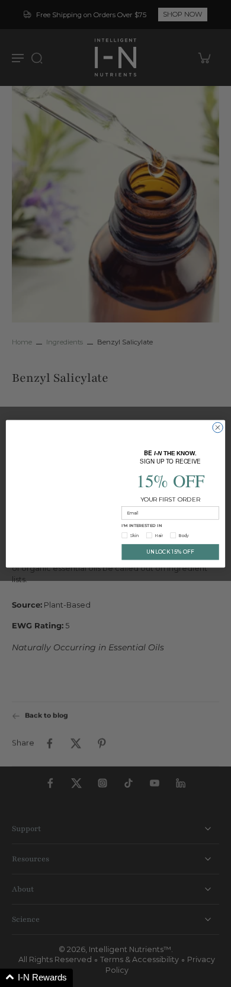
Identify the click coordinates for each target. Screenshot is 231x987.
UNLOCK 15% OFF (170, 551)
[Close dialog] (218, 428)
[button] (36, 978)
